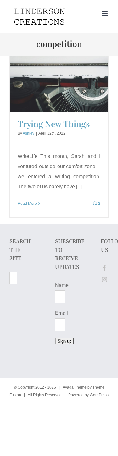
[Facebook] (104, 268)
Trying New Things (54, 124)
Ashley (28, 133)
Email (61, 313)
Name (62, 285)
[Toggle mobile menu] (105, 13)
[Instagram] (104, 279)
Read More (27, 203)
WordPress (99, 395)
